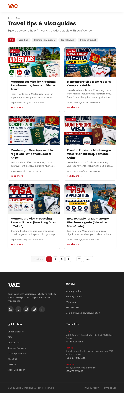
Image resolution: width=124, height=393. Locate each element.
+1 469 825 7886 (74, 341)
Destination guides (44, 39)
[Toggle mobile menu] (113, 6)
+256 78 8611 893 (74, 371)
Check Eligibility (16, 331)
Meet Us (12, 364)
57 (79, 259)
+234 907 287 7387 (76, 358)
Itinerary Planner (74, 296)
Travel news (67, 39)
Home (10, 18)
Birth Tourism (73, 307)
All (11, 39)
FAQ (10, 337)
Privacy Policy (92, 387)
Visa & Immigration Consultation (83, 312)
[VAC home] (13, 6)
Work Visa (71, 302)
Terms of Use (109, 387)
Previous (38, 259)
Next (88, 259)
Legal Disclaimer (16, 369)
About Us (12, 358)
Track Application (17, 353)
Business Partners (17, 348)
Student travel (88, 39)
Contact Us (14, 342)
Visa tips (23, 39)
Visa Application (74, 291)
